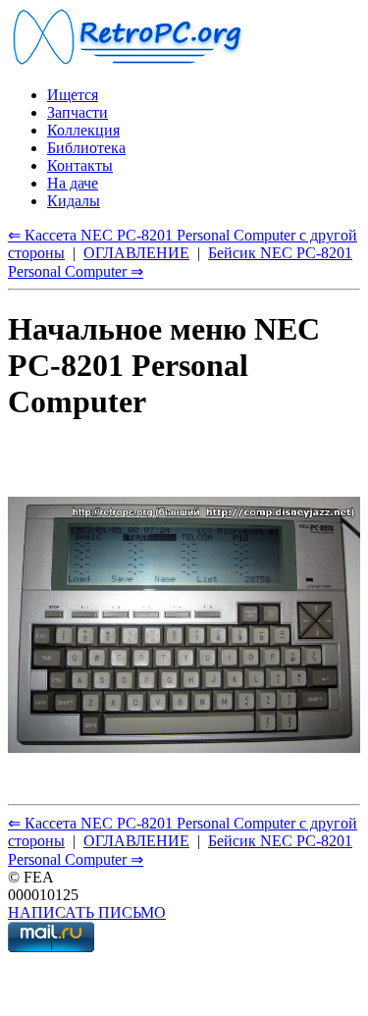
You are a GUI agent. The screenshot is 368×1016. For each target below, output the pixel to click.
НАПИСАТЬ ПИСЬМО (87, 912)
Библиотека (86, 147)
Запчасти (77, 112)
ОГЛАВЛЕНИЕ (136, 252)
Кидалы (73, 200)
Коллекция (83, 130)
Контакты (80, 165)
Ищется (72, 94)
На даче (72, 183)
